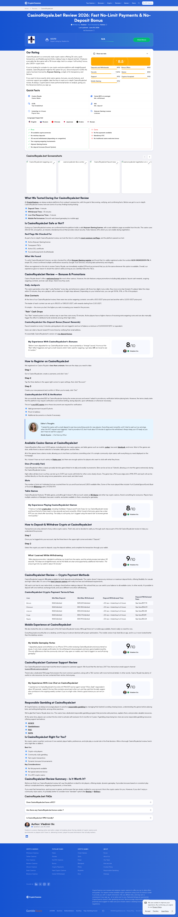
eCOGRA (52, 911)
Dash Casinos (31, 870)
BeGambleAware (69, 911)
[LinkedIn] (36, 884)
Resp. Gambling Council (90, 911)
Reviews (34, 8)
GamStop (79, 911)
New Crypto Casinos (59, 870)
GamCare (59, 911)
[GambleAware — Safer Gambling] (35, 911)
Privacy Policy (130, 911)
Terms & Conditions (141, 911)
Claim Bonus (141, 40)
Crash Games (82, 853)
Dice (79, 874)
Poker (80, 860)
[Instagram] (44, 884)
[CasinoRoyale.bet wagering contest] (41, 177)
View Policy (165, 911)
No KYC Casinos (147, 3)
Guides (54, 856)
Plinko (80, 867)
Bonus (54, 863)
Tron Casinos (30, 860)
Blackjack (81, 863)
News (54, 853)
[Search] (139, 3)
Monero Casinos (31, 863)
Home (27, 8)
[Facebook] (48, 884)
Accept (147, 911)
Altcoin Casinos (31, 867)
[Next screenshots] (150, 157)
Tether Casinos (31, 856)
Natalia (102, 25)
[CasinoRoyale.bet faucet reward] (105, 177)
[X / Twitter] (40, 884)
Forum (106, 853)
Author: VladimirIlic (42, 824)
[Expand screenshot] (54, 163)
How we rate (108, 863)
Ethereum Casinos (32, 853)
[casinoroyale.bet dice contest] (73, 177)
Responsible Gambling (111, 870)
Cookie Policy (108, 867)
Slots (79, 856)
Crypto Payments (58, 867)
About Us (107, 856)
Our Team (107, 860)
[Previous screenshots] (145, 157)
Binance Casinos (32, 874)
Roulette (80, 870)
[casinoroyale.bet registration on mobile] (137, 177)
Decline (155, 911)
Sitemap (106, 874)
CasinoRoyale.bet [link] (47, 8)
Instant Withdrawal (58, 874)
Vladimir (84, 25)
